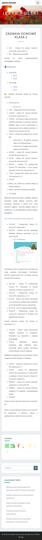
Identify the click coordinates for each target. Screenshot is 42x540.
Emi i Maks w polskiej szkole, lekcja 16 (18, 218)
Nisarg (21, 537)
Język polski (9, 2)
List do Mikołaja (19, 239)
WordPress (29, 534)
